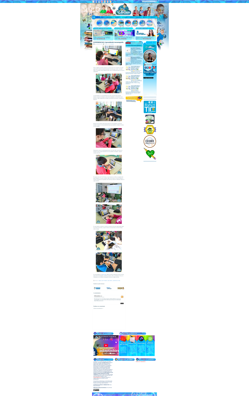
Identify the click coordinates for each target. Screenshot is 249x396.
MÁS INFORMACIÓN (101, 38)
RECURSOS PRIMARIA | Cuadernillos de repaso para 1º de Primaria (136, 58)
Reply (122, 303)
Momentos (138, 17)
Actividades (125, 17)
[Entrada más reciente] (97, 289)
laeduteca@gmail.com (97, 377)
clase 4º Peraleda (104, 280)
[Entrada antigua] (120, 289)
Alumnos (117, 17)
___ (93, 17)
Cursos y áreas (100, 17)
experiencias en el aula (116, 280)
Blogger (130, 394)
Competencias (109, 17)
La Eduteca (118, 394)
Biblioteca (146, 17)
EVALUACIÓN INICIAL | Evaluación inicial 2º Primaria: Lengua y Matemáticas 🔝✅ (135, 87)
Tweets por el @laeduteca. (141, 361)
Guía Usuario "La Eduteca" (137, 394)
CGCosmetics (97, 295)
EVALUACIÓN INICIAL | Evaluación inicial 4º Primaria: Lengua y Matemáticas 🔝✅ (135, 77)
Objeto (132, 17)
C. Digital (99, 280)
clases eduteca (109, 280)
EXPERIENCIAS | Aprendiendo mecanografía (108, 42)
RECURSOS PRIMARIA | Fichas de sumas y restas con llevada (136, 49)
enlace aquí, (103, 274)
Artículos (153, 17)
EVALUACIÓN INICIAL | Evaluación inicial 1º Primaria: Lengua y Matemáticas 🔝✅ (135, 68)
